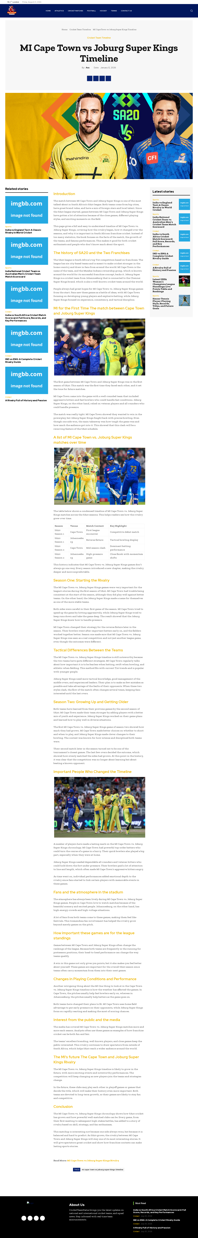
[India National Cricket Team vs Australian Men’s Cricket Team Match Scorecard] (26, 251)
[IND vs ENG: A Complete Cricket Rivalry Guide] (26, 339)
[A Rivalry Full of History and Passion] (26, 380)
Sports (8, 226)
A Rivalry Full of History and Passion (26, 400)
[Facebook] (181, 2)
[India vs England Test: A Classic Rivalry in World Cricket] (26, 210)
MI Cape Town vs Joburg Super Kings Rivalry (93, 1160)
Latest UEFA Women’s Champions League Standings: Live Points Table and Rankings (164, 285)
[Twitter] (188, 2)
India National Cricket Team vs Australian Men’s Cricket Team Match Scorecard (23, 274)
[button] (191, 10)
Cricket (8, 312)
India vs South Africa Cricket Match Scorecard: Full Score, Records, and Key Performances (25, 318)
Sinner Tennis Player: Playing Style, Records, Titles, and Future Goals (163, 303)
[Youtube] (191, 2)
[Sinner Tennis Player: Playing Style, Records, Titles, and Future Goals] (184, 300)
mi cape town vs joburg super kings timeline (102, 1169)
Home (64, 29)
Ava (87, 67)
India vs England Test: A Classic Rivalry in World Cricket (23, 231)
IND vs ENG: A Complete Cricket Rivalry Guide (23, 360)
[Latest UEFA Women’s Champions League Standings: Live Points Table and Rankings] (184, 281)
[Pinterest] (102, 78)
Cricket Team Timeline (80, 29)
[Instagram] (184, 2)
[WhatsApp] (108, 78)
